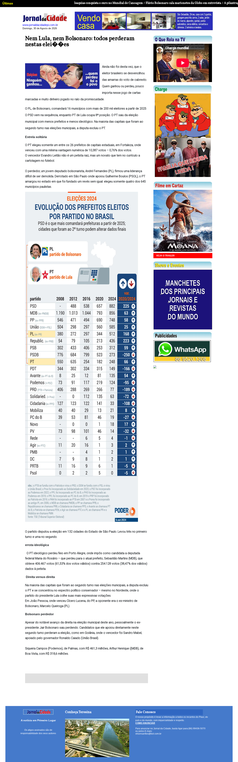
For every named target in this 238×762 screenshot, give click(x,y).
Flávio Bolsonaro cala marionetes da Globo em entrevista (164, 3)
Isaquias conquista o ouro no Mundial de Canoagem (90, 3)
